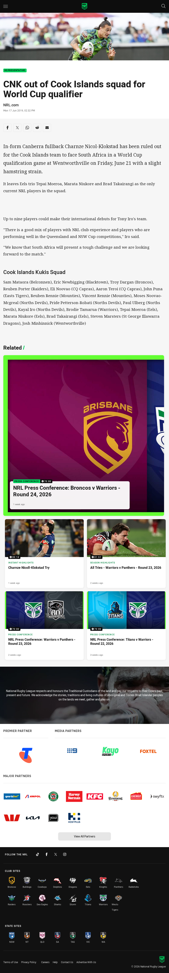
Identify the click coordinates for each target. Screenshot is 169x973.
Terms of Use (10, 962)
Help (55, 962)
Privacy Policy (28, 962)
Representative (15, 70)
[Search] (163, 6)
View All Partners (84, 836)
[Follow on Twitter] (55, 854)
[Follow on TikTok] (37, 854)
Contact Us (67, 962)
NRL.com (11, 104)
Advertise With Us (86, 962)
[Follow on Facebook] (46, 854)
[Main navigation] (5, 6)
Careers (45, 962)
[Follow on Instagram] (64, 854)
